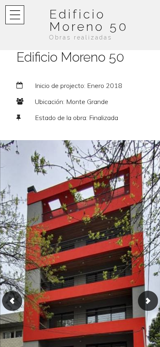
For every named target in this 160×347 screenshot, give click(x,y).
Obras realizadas (80, 37)
